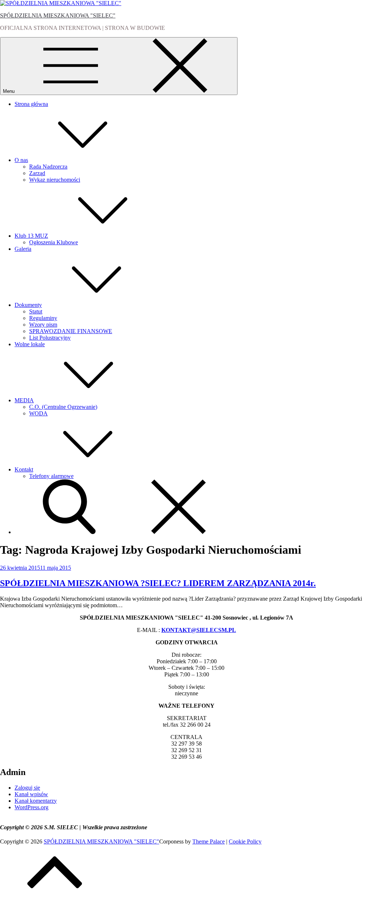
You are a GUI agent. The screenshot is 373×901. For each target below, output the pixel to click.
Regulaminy (43, 318)
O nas (21, 160)
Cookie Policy (245, 841)
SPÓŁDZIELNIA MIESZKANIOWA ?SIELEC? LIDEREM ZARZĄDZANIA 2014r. (158, 583)
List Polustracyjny (50, 338)
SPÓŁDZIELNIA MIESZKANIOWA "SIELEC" (57, 15)
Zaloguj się (27, 788)
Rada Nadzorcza (48, 166)
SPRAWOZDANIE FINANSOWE (70, 331)
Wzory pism (43, 324)
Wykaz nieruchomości (54, 180)
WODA (38, 413)
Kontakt (24, 469)
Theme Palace (208, 841)
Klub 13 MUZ (31, 236)
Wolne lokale (30, 344)
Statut (35, 311)
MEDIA (24, 400)
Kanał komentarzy (36, 801)
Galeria (23, 249)
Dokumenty (28, 305)
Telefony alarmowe (51, 476)
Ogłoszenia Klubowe (53, 242)
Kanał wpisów (31, 794)
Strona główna (31, 104)
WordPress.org (31, 807)
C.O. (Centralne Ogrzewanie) (63, 407)
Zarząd (37, 173)
